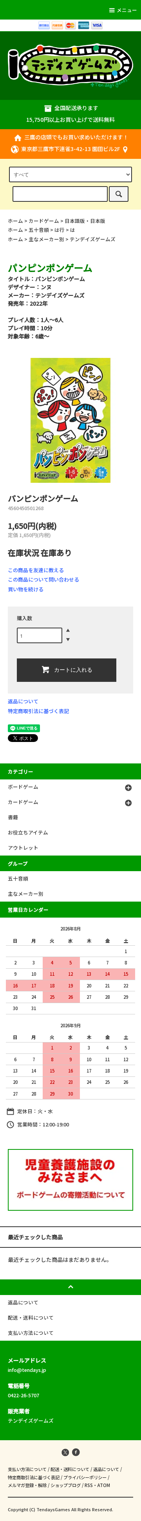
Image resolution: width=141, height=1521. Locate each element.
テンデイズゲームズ (93, 239)
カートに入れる (73, 669)
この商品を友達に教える (36, 570)
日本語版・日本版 (85, 220)
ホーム (15, 220)
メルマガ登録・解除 (27, 1485)
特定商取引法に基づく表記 (38, 711)
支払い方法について (27, 1469)
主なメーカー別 (46, 239)
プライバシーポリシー (85, 1477)
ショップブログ (66, 1485)
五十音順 (39, 229)
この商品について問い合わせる (43, 579)
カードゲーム (44, 220)
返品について (23, 701)
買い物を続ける (25, 589)
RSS (89, 1485)
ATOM (103, 1485)
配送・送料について (70, 1469)
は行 (59, 229)
